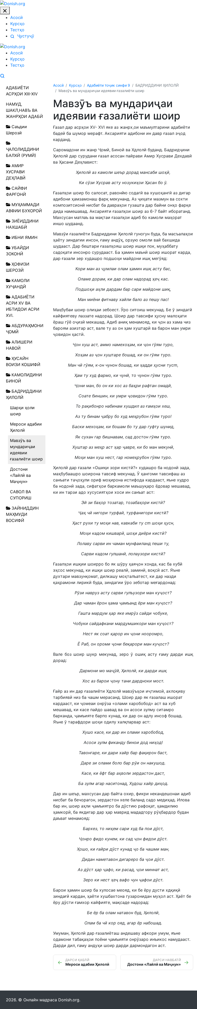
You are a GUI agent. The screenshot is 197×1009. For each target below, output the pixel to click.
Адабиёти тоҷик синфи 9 (108, 85)
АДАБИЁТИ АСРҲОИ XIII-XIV (22, 90)
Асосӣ (16, 17)
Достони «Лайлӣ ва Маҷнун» (20, 475)
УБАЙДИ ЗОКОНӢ (17, 250)
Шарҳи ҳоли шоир (22, 410)
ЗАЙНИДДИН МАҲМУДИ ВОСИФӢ (22, 514)
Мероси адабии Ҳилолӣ (26, 427)
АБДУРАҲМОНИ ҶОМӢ (24, 328)
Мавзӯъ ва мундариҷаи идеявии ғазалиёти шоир (26, 449)
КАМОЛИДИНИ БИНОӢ (24, 378)
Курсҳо (17, 23)
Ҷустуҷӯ (25, 35)
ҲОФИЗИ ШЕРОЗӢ (17, 267)
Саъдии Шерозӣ (16, 129)
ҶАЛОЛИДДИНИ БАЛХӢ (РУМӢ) (22, 152)
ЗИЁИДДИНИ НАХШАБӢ (22, 224)
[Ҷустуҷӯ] (2, 75)
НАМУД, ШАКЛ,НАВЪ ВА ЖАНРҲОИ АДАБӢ (24, 110)
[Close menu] (5, 11)
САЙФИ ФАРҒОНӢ (16, 191)
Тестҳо (17, 29)
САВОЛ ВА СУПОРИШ (20, 494)
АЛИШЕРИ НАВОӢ (19, 345)
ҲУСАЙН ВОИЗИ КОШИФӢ (23, 361)
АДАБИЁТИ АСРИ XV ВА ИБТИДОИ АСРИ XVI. (22, 306)
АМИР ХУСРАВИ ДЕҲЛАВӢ (15, 171)
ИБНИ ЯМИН (24, 237)
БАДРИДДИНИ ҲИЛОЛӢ (24, 394)
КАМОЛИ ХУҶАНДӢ (17, 283)
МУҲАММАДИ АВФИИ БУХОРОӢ (24, 207)
